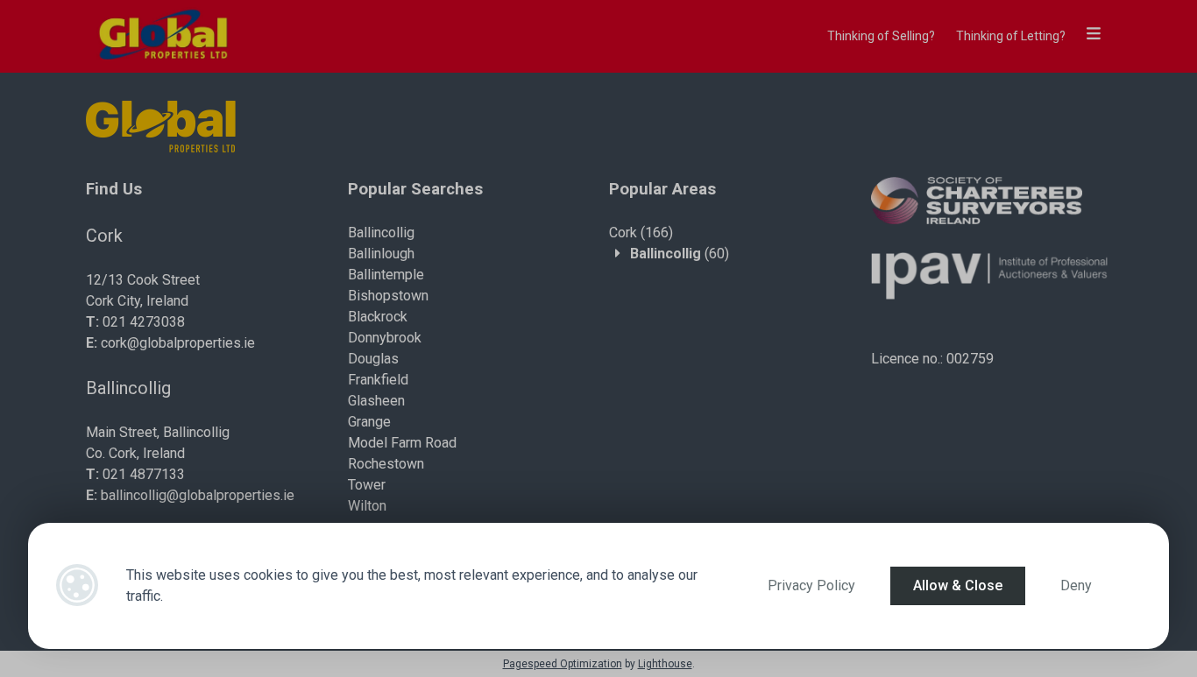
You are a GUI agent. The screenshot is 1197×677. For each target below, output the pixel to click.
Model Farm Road (402, 442)
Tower (367, 484)
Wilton (367, 505)
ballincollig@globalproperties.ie (197, 495)
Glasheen (376, 400)
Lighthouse (665, 664)
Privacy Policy (811, 585)
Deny (1076, 585)
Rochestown (386, 463)
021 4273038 (144, 322)
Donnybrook (384, 337)
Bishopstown (388, 295)
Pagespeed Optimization (562, 664)
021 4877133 (144, 474)
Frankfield (378, 379)
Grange (369, 421)
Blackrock (377, 316)
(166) (641, 232)
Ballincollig (381, 232)
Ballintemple (386, 274)
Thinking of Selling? (881, 36)
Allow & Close (957, 585)
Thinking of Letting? (1011, 36)
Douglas (373, 358)
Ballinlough (381, 253)
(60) (679, 253)
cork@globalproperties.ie (178, 343)
